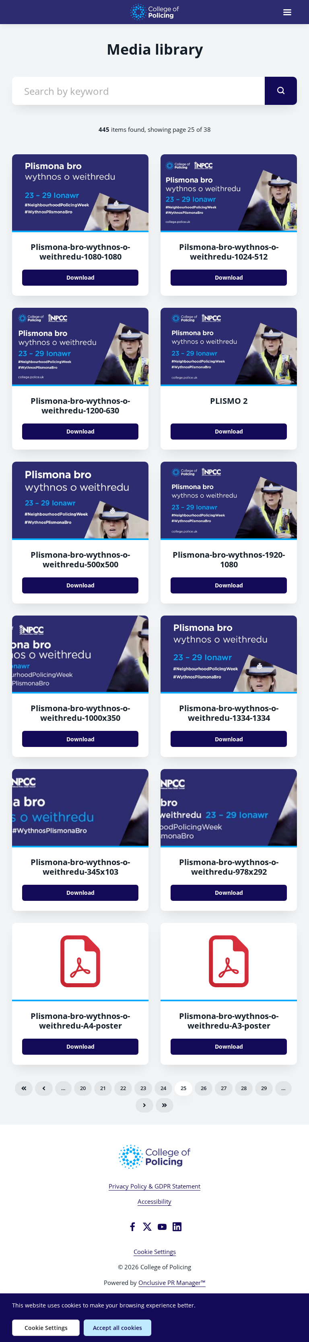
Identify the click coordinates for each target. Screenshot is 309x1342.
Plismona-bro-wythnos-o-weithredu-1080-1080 (80, 251)
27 (224, 1088)
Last (164, 1105)
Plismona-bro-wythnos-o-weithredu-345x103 (80, 867)
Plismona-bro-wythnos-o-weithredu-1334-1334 (228, 713)
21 (103, 1088)
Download (80, 277)
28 (244, 1088)
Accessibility (154, 1201)
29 (264, 1088)
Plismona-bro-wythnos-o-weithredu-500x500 (80, 559)
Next (144, 1105)
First (24, 1088)
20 (83, 1088)
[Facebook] (132, 1226)
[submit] (281, 91)
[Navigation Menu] (287, 12)
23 (143, 1088)
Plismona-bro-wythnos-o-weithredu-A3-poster (228, 1021)
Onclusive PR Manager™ (172, 1283)
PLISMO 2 (228, 400)
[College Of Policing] (154, 1157)
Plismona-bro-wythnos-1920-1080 (229, 559)
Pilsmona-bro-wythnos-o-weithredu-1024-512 (228, 251)
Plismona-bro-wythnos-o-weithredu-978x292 (228, 867)
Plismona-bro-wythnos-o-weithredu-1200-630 (80, 405)
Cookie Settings (155, 1252)
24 (163, 1088)
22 (123, 1088)
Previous (44, 1088)
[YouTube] (162, 1226)
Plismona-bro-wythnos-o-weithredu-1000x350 (80, 713)
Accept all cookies (117, 1328)
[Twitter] (147, 1226)
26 (203, 1088)
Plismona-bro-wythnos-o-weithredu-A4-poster (80, 1021)
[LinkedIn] (177, 1226)
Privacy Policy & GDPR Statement (154, 1186)
